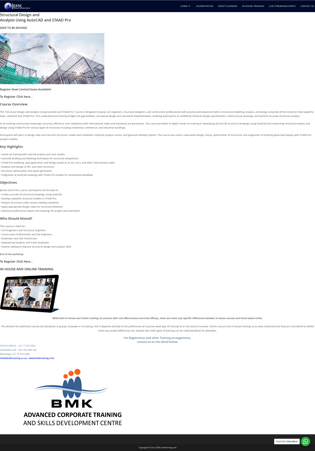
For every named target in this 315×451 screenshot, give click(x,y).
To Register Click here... (16, 97)
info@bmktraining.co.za (13, 358)
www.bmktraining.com (41, 358)
